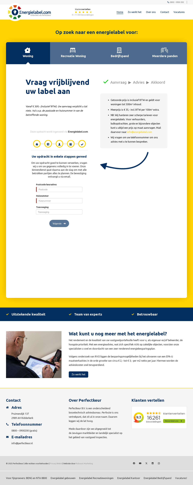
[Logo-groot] (28, 12)
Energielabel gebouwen (63, 478)
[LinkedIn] (152, 463)
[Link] (76, 12)
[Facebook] (134, 463)
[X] (146, 463)
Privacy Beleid (56, 463)
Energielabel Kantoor (128, 478)
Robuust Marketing (84, 463)
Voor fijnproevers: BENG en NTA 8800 (26, 478)
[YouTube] (140, 463)
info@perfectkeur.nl (22, 443)
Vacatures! (181, 478)
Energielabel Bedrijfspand (157, 478)
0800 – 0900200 (20, 430)
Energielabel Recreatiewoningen (96, 478)
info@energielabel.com (139, 132)
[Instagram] (158, 463)
